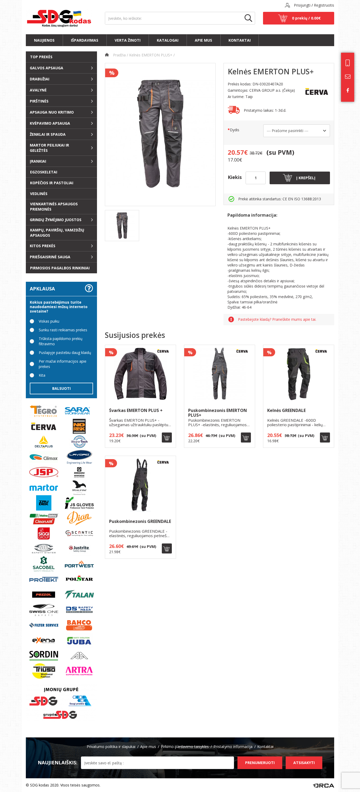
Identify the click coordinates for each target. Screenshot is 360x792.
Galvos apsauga (46, 67)
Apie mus (203, 40)
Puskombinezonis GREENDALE (140, 521)
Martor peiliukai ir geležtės (49, 148)
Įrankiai (38, 161)
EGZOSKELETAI (43, 171)
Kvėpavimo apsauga (50, 123)
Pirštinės (39, 101)
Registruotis (324, 5)
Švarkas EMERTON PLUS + (136, 410)
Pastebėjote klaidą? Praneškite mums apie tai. (277, 319)
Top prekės (41, 56)
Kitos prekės (42, 245)
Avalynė (38, 90)
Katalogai (167, 40)
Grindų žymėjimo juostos (55, 219)
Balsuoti (61, 388)
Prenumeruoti (260, 762)
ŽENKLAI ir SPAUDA (48, 134)
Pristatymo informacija (232, 746)
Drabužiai (39, 78)
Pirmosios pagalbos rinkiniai (60, 267)
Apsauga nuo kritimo (52, 112)
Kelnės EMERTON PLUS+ (150, 54)
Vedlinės (38, 193)
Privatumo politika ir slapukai (111, 746)
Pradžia (119, 54)
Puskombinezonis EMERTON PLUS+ (217, 412)
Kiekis (235, 177)
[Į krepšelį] (167, 438)
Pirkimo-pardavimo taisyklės (185, 746)
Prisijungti (302, 5)
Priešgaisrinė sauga (50, 256)
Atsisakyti (304, 762)
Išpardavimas (84, 40)
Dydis (234, 129)
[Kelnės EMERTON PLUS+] (122, 225)
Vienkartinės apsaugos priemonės (54, 206)
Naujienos (44, 40)
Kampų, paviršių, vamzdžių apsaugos (57, 232)
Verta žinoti (127, 40)
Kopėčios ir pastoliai (51, 182)
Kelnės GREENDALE (286, 410)
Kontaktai (239, 40)
